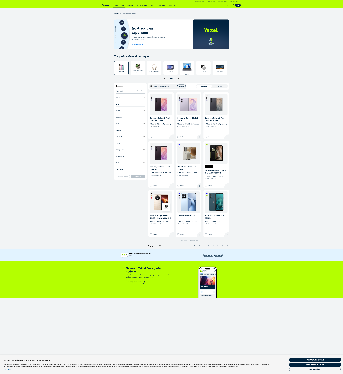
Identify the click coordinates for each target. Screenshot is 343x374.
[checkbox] (151, 137)
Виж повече (7, 370)
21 (222, 245)
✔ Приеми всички (315, 360)
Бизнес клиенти (222, 1)
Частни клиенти (235, 1)
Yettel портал (211, 1)
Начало (116, 13)
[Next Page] (227, 245)
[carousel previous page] (164, 78)
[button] (130, 91)
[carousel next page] (178, 78)
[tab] (119, 5)
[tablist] (145, 5)
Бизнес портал (199, 1)
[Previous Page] (190, 245)
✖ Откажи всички (315, 365)
